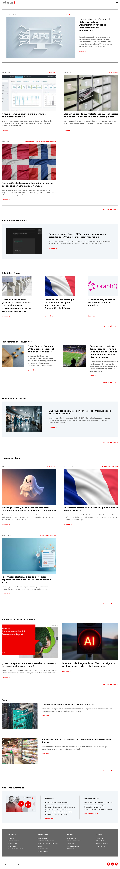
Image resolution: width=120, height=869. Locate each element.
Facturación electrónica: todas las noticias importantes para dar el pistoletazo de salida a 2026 (26, 580)
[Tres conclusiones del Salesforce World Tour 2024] (20, 716)
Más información (90, 813)
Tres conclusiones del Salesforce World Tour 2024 (68, 705)
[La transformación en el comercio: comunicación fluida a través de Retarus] (20, 751)
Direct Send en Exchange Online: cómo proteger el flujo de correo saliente (41, 349)
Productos (12, 834)
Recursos (70, 834)
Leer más (82, 52)
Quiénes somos (43, 834)
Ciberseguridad (51, 72)
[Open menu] (117, 3)
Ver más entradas (109, 209)
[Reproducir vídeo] (21, 804)
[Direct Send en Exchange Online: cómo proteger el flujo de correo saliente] (13, 356)
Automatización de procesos (33, 141)
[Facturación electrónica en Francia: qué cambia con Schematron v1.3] (91, 487)
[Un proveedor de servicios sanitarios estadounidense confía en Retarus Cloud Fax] (24, 419)
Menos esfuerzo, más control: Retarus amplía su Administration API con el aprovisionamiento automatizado (94, 25)
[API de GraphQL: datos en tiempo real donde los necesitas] (103, 286)
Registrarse (49, 818)
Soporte (99, 834)
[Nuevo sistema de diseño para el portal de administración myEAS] (29, 93)
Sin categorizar (70, 14)
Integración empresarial (49, 141)
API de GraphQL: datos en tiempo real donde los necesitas (102, 303)
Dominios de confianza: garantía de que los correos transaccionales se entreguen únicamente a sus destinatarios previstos (17, 305)
